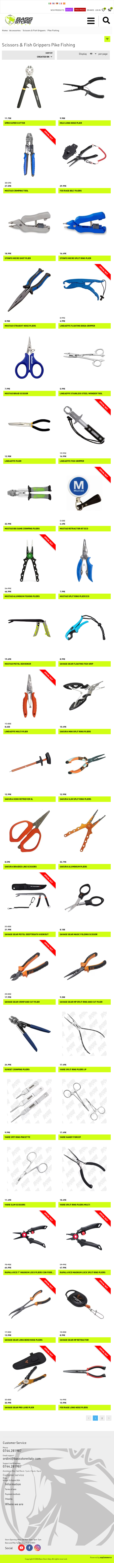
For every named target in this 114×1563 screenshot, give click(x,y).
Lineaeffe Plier (13, 461)
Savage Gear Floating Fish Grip (76, 664)
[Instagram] (37, 1550)
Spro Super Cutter (15, 123)
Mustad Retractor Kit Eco (74, 528)
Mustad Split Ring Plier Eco (74, 596)
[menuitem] (57, 1478)
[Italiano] (50, 3)
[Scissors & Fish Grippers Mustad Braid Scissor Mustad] (29, 357)
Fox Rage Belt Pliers (71, 190)
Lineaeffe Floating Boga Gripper (77, 326)
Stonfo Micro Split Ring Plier (75, 258)
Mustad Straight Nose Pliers (20, 326)
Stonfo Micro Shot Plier (18, 258)
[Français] (60, 3)
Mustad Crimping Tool (16, 190)
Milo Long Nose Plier (71, 123)
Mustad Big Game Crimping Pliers (22, 528)
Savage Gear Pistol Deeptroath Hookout (27, 934)
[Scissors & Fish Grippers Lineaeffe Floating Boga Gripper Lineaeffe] (84, 290)
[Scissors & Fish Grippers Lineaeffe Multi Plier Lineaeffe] (29, 695)
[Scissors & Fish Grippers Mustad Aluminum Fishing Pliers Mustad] (29, 560)
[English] (53, 3)
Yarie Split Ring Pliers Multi (75, 1205)
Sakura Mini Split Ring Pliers (75, 731)
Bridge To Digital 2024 (11, 1480)
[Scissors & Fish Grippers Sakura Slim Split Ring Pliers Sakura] (84, 763)
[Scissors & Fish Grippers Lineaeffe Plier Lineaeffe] (29, 425)
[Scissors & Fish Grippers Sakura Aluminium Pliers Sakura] (84, 831)
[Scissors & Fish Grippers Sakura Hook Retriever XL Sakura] (29, 763)
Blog (5, 1478)
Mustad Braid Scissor (16, 393)
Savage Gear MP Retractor (74, 1340)
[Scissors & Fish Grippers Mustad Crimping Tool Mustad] (29, 155)
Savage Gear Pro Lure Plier (19, 1407)
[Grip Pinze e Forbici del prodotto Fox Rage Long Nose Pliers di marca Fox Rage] (84, 1372)
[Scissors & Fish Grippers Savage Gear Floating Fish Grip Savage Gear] (84, 628)
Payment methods (12, 1494)
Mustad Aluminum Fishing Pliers (22, 596)
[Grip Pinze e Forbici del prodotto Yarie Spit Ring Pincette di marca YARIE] (29, 1101)
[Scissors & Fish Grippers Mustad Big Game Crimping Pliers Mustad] (29, 493)
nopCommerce (106, 1557)
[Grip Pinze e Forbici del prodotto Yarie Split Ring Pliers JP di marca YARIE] (84, 1034)
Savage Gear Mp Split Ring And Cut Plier (81, 1002)
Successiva (108, 1418)
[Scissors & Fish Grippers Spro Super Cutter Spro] (29, 87)
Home (5, 30)
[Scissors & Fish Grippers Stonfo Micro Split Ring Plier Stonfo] (84, 222)
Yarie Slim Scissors (15, 1205)
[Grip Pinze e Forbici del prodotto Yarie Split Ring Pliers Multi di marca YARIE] (84, 1169)
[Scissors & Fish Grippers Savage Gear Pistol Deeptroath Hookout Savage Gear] (29, 898)
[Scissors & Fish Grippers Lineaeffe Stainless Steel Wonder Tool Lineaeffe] (84, 357)
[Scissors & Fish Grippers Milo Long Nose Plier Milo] (84, 87)
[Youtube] (21, 1550)
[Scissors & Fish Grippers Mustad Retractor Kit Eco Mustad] (84, 493)
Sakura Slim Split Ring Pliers (75, 799)
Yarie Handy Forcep (70, 1137)
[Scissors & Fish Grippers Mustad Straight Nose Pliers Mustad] (29, 290)
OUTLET (69, 9)
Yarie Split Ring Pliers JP (73, 1069)
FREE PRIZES (80, 9)
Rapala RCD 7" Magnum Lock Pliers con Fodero (29, 1272)
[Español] (64, 3)
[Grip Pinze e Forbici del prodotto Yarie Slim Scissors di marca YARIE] (29, 1169)
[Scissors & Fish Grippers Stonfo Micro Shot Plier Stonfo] (29, 222)
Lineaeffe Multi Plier (16, 731)
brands (90, 10)
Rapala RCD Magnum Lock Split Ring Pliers (82, 1272)
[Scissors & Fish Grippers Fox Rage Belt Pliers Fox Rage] (84, 155)
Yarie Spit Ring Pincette (17, 1137)
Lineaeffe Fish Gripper (72, 461)
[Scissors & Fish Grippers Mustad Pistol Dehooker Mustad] (29, 628)
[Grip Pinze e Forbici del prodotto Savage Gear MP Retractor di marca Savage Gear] (84, 1304)
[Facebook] (29, 1550)
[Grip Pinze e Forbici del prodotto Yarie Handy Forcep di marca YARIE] (84, 1101)
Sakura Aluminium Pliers (73, 866)
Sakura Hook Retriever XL (19, 799)
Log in (98, 10)
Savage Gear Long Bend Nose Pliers (23, 1340)
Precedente (88, 1418)
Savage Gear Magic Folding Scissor (78, 934)
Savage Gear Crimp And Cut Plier (22, 1002)
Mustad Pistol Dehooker (18, 664)
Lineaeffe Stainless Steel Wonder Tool (81, 393)
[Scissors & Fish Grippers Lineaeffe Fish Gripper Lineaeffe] (84, 425)
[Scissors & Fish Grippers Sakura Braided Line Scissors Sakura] (29, 831)
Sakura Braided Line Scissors (21, 866)
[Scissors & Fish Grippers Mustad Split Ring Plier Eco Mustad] (84, 560)
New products (57, 10)
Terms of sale (10, 1489)
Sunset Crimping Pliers (17, 1069)
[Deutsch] (57, 3)
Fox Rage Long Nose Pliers (74, 1407)
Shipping (8, 1499)
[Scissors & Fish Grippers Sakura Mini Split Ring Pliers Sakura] (84, 695)
